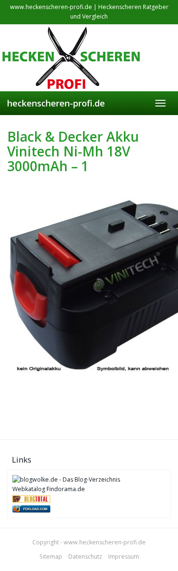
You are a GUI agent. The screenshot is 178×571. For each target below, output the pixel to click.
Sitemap (50, 556)
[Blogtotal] (31, 498)
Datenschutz (85, 556)
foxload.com (35, 509)
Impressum (123, 556)
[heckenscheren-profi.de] (89, 58)
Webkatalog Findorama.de (48, 489)
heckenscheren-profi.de (56, 103)
